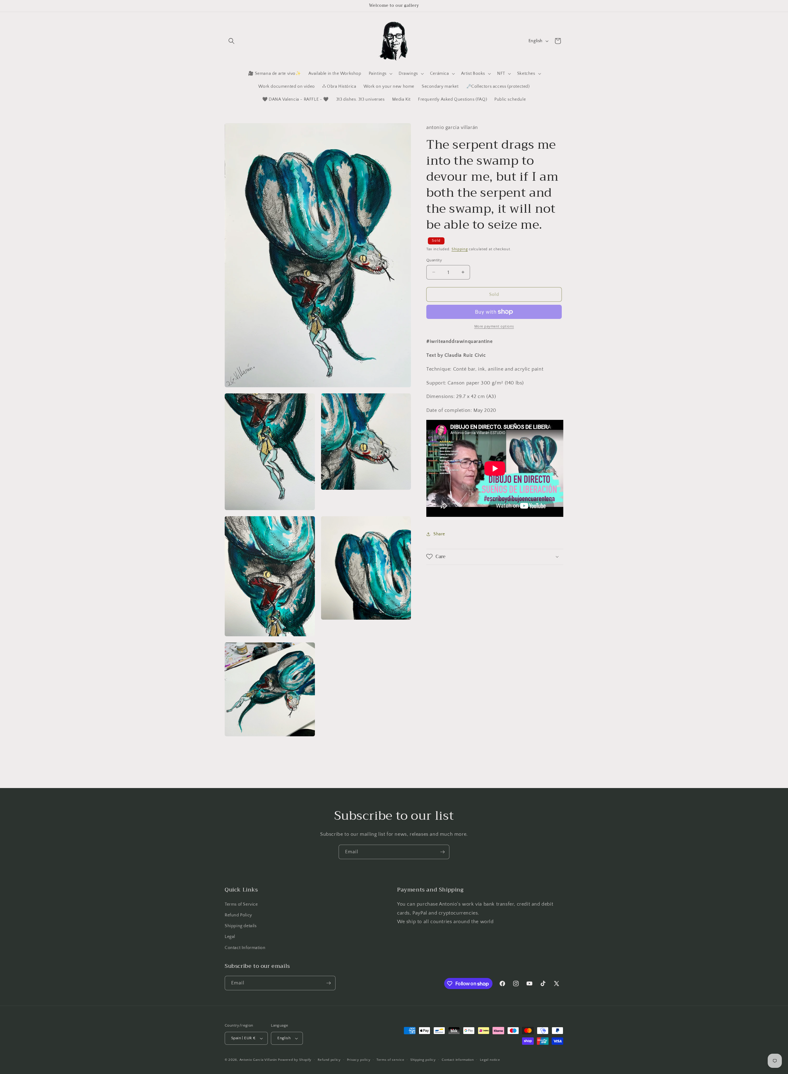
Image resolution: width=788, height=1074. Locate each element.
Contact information (458, 1060)
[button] (231, 41)
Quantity (434, 260)
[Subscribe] (442, 852)
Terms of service (390, 1060)
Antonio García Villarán (258, 1060)
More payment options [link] (494, 326)
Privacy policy (359, 1060)
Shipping (460, 249)
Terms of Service (241, 904)
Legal (230, 936)
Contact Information (245, 947)
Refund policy (329, 1060)
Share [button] (439, 534)
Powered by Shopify (295, 1060)
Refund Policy (238, 915)
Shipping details (241, 925)
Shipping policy (423, 1060)
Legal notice (490, 1060)
